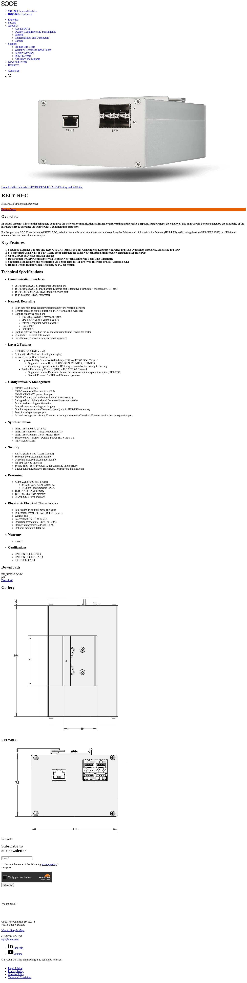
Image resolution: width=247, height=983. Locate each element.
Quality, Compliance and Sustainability (35, 31)
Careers (19, 40)
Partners (19, 34)
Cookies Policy (16, 974)
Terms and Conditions (19, 977)
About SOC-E (22, 28)
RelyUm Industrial (18, 187)
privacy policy (49, 864)
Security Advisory (24, 52)
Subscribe (7, 885)
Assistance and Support (27, 58)
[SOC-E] (9, 5)
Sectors (12, 22)
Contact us (13, 70)
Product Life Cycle (25, 46)
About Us (13, 25)
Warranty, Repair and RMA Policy (33, 49)
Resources (13, 64)
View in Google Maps (12, 930)
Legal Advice (15, 968)
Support (12, 43)
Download (7, 580)
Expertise (13, 19)
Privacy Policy (16, 971)
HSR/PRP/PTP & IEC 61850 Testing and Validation (55, 187)
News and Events (17, 61)
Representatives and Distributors (32, 37)
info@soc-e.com (10, 939)
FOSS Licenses (23, 55)
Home (4, 187)
